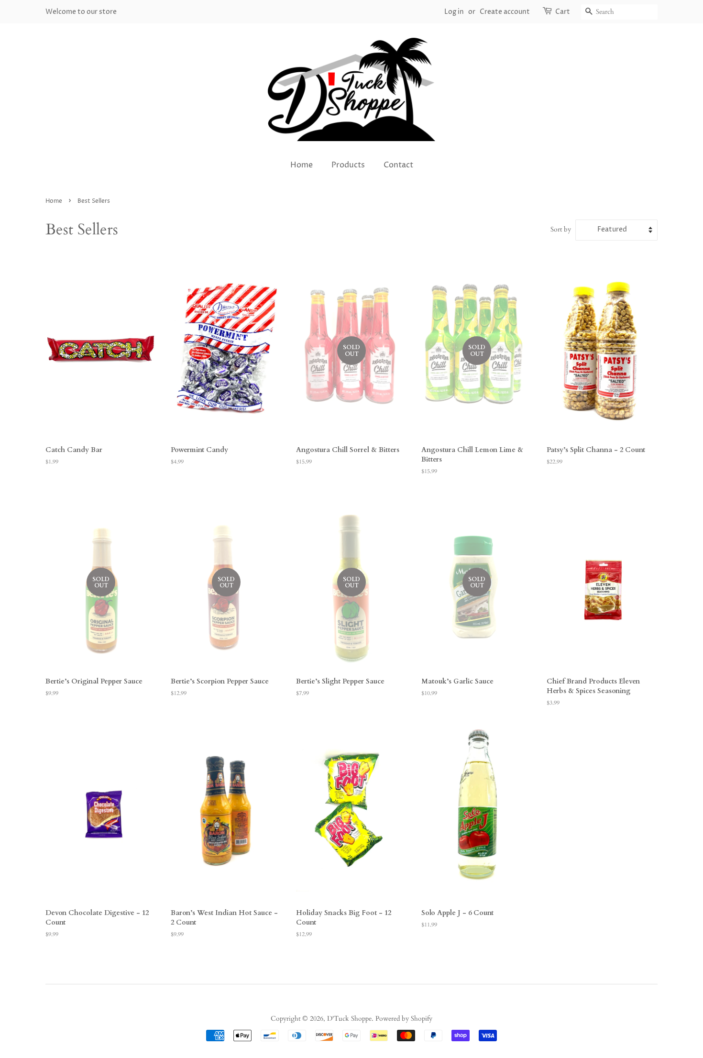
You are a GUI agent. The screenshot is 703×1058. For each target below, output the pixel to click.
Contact (398, 165)
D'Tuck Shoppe (349, 1018)
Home (301, 165)
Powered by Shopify (403, 1018)
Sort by (560, 229)
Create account (505, 11)
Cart (562, 11)
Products (348, 165)
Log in (454, 11)
